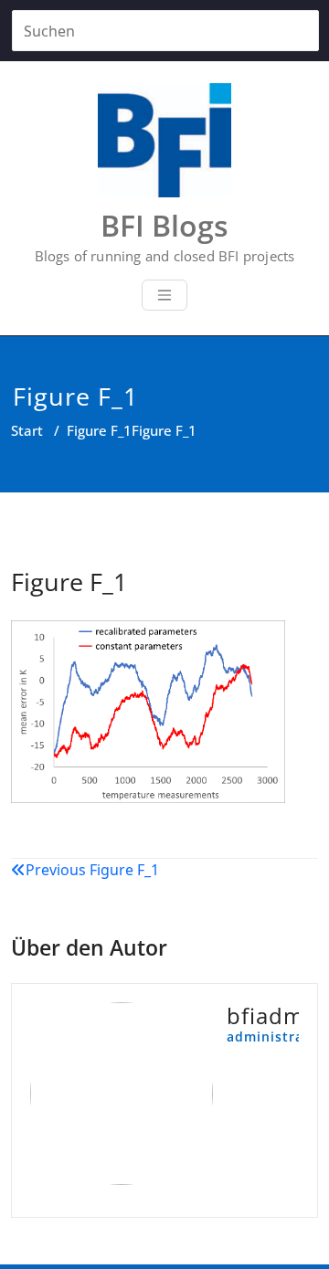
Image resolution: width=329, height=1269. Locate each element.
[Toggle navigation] (164, 295)
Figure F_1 (99, 430)
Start (27, 430)
